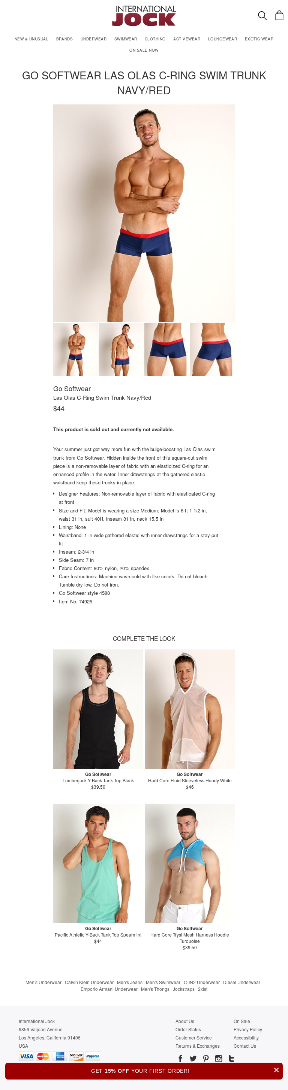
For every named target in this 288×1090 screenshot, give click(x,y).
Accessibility (246, 1037)
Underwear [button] (93, 39)
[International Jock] (144, 7)
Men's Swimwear (163, 982)
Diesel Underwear (241, 982)
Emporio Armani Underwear (109, 989)
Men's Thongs (155, 989)
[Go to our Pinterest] (205, 1059)
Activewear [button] (186, 39)
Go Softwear (72, 388)
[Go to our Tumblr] (230, 1059)
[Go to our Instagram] (218, 1059)
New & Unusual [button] (31, 39)
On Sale (242, 1021)
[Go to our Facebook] (180, 1059)
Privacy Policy (248, 1029)
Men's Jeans (129, 982)
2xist (202, 989)
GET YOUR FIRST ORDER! (185, 1070)
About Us (185, 1021)
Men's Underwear (44, 982)
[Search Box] (262, 15)
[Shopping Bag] (279, 15)
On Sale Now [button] (143, 50)
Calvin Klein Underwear (89, 982)
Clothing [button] (155, 39)
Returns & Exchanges (198, 1045)
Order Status (188, 1029)
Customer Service (194, 1037)
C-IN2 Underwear (202, 982)
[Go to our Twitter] (192, 1059)
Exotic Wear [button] (259, 39)
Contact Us (245, 1045)
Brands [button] (64, 39)
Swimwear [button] (125, 39)
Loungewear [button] (222, 39)
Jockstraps (184, 989)
